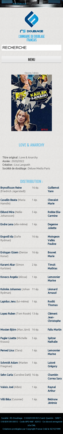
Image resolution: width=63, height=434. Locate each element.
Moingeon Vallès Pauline (54, 240)
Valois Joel (6, 387)
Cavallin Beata (8, 199)
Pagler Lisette (8, 338)
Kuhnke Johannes (10, 289)
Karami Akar (7, 264)
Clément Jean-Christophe (54, 317)
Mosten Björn (8, 329)
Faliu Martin (55, 329)
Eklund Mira (7, 212)
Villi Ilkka (5, 399)
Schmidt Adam (9, 362)
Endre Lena (6, 224)
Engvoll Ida (6, 236)
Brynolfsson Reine (11, 187)
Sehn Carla (6, 374)
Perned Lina (7, 350)
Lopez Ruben (7, 313)
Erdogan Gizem (9, 252)
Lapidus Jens (8, 301)
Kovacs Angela (9, 276)
